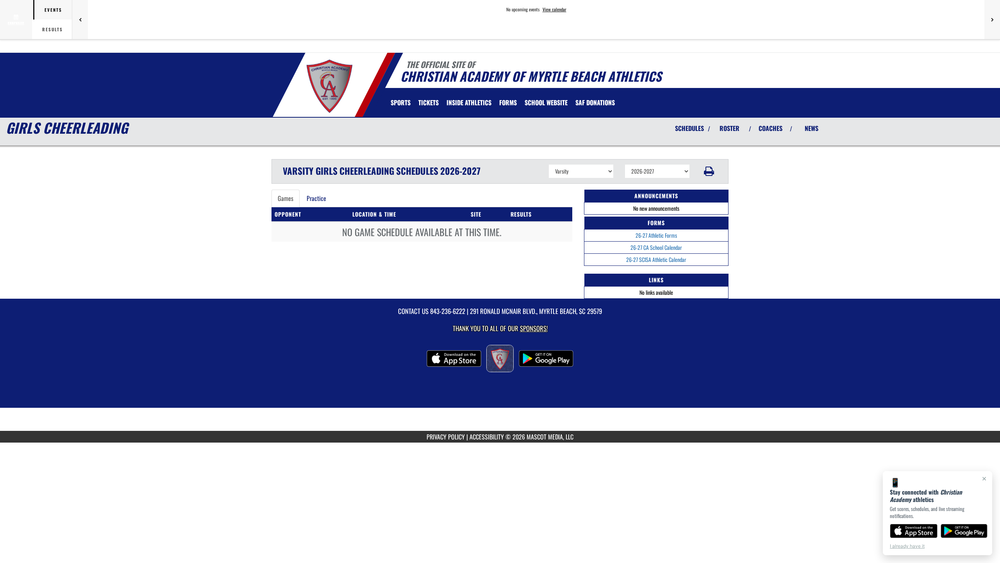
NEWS (811, 128)
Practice (316, 198)
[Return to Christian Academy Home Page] (329, 86)
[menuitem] (428, 102)
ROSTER (729, 128)
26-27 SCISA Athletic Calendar (656, 259)
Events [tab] (53, 10)
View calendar (554, 9)
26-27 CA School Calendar (656, 247)
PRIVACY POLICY (446, 436)
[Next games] (992, 19)
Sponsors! (534, 328)
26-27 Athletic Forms (656, 235)
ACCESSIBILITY (487, 436)
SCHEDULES (689, 128)
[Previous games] (80, 19)
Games (285, 198)
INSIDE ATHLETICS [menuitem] (468, 102)
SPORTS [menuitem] (401, 102)
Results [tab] (52, 29)
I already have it (907, 546)
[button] (709, 171)
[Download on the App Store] (914, 531)
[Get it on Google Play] (964, 531)
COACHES (770, 128)
